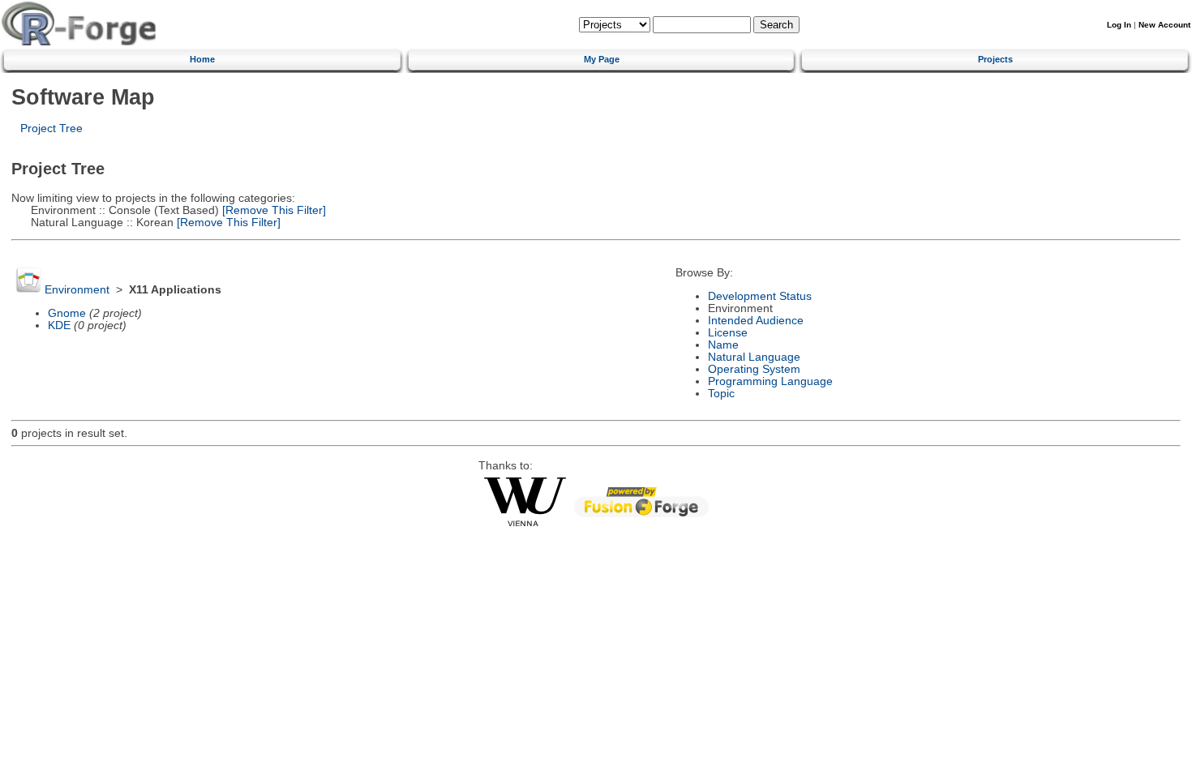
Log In (1119, 24)
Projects (995, 59)
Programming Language (770, 381)
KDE (59, 325)
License (728, 333)
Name (723, 345)
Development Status (760, 296)
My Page (602, 59)
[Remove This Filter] (272, 210)
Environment (77, 290)
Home (202, 59)
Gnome (67, 313)
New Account (1164, 24)
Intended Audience (756, 321)
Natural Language (754, 357)
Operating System (754, 369)
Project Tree (51, 128)
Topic (721, 394)
